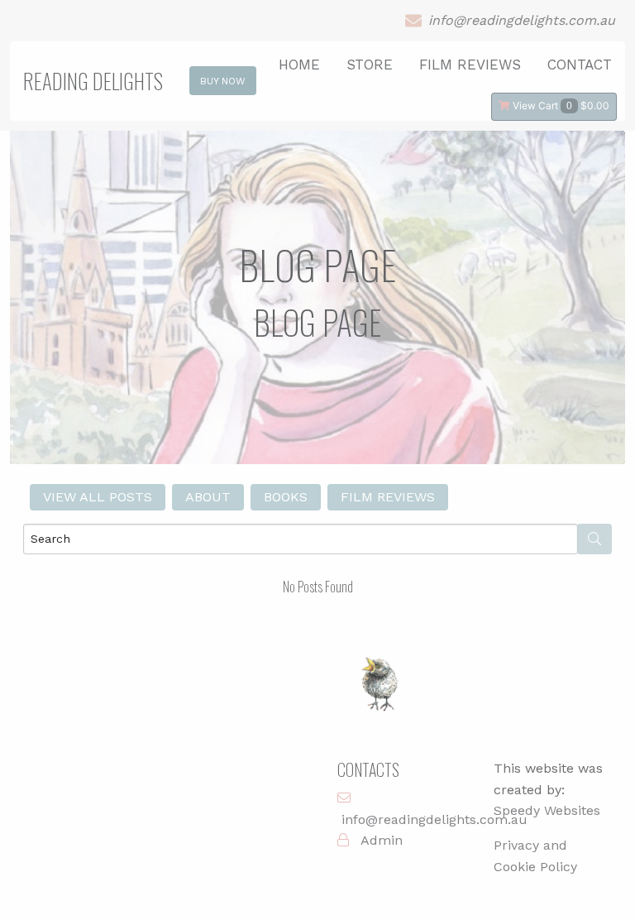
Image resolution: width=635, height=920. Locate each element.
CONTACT (579, 64)
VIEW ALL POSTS (97, 497)
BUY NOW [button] (223, 81)
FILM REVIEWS (470, 64)
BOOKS (286, 497)
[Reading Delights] (382, 693)
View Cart (559, 105)
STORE (369, 64)
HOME (299, 64)
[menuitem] (556, 105)
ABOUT (208, 497)
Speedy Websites (547, 810)
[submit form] (594, 539)
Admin (381, 840)
